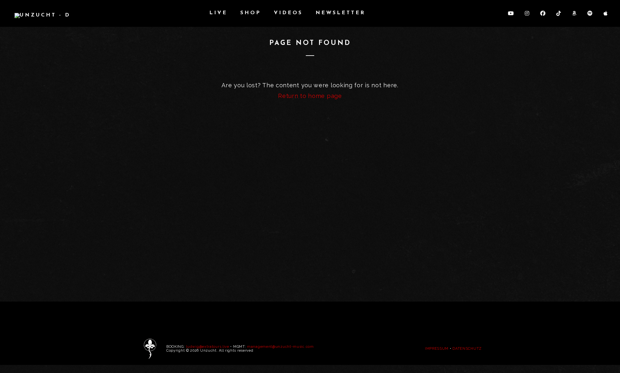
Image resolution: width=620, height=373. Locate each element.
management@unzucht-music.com (280, 347)
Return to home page (310, 95)
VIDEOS (288, 13)
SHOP (250, 13)
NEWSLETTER (340, 13)
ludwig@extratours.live (207, 347)
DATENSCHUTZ (467, 348)
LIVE (218, 13)
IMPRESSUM (437, 348)
